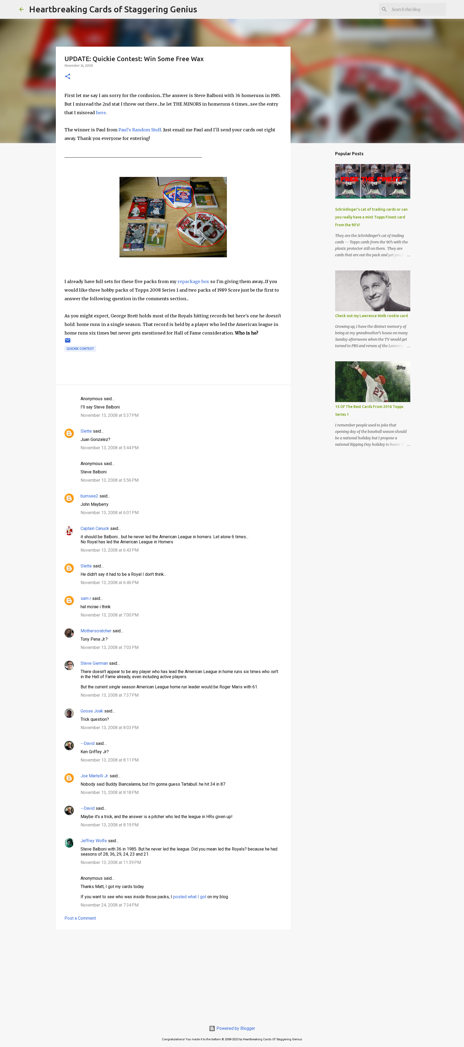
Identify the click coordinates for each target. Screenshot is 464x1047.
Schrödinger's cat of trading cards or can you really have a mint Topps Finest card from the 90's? (371, 217)
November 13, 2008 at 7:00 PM (110, 615)
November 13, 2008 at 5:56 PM (110, 480)
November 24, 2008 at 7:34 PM (110, 905)
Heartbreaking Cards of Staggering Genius (113, 9)
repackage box (193, 281)
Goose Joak (92, 711)
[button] (67, 76)
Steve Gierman (94, 663)
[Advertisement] (173, 974)
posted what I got (189, 896)
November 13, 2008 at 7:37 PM (110, 695)
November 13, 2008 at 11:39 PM (111, 862)
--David (88, 743)
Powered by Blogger (235, 1028)
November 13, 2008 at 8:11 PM (110, 760)
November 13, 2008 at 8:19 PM (110, 824)
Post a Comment (80, 918)
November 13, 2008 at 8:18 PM (110, 792)
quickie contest (80, 349)
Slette (86, 431)
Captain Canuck (95, 528)
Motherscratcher (96, 630)
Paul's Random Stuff (139, 129)
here (101, 112)
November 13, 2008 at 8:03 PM (110, 727)
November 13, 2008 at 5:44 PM (110, 447)
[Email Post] (67, 342)
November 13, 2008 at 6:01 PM (110, 512)
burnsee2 (89, 496)
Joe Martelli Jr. (94, 775)
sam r (86, 598)
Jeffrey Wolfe (94, 840)
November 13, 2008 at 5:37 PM (110, 415)
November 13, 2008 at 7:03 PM (110, 647)
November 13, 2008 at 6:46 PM (110, 582)
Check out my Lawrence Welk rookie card (371, 316)
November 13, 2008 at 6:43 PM (110, 550)
